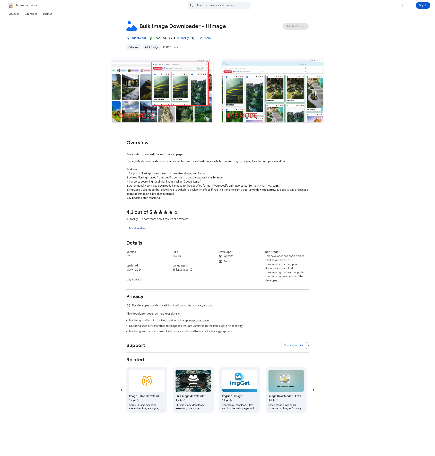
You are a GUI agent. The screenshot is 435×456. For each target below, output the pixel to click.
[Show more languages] (191, 270)
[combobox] (223, 5)
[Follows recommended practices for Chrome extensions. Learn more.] (151, 38)
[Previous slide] (121, 389)
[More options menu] (402, 5)
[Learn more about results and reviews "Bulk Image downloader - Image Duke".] (184, 400)
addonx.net (139, 38)
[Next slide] (313, 389)
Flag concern (134, 279)
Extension (133, 47)
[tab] (14, 14)
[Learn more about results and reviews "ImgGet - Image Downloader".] (231, 400)
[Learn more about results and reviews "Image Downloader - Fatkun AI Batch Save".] (277, 400)
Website (228, 256)
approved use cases (197, 320)
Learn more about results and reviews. (165, 219)
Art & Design (152, 47)
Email (227, 261)
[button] (410, 5)
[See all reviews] (137, 228)
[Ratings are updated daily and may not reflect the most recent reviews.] (193, 38)
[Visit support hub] (294, 345)
